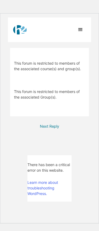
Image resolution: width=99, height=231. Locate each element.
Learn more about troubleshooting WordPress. (42, 188)
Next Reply (49, 126)
